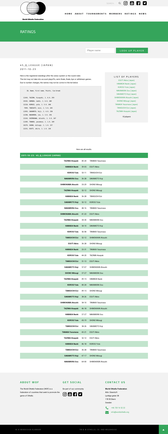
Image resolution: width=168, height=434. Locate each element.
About (79, 13)
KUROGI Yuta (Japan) (126, 87)
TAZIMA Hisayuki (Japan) (126, 111)
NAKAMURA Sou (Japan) (126, 91)
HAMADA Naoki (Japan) (126, 84)
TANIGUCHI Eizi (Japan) (126, 108)
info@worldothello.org (120, 412)
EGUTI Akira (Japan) (126, 80)
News (143, 13)
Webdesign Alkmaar (30, 430)
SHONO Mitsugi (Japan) (126, 101)
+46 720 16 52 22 (118, 408)
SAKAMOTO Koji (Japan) (126, 94)
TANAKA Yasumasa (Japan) (126, 104)
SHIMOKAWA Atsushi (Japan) (126, 97)
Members (115, 13)
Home (68, 13)
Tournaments (96, 13)
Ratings (131, 13)
